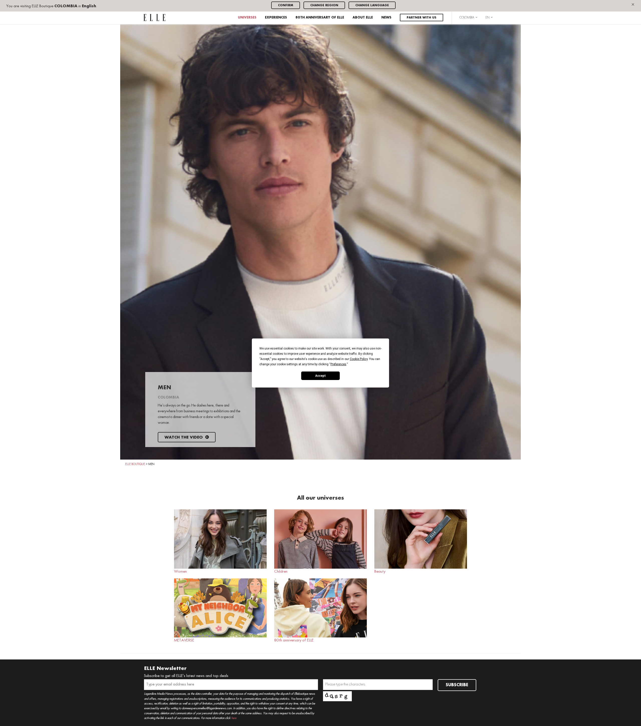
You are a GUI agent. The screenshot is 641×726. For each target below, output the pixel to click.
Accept (320, 375)
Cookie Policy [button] (359, 359)
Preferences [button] (338, 364)
